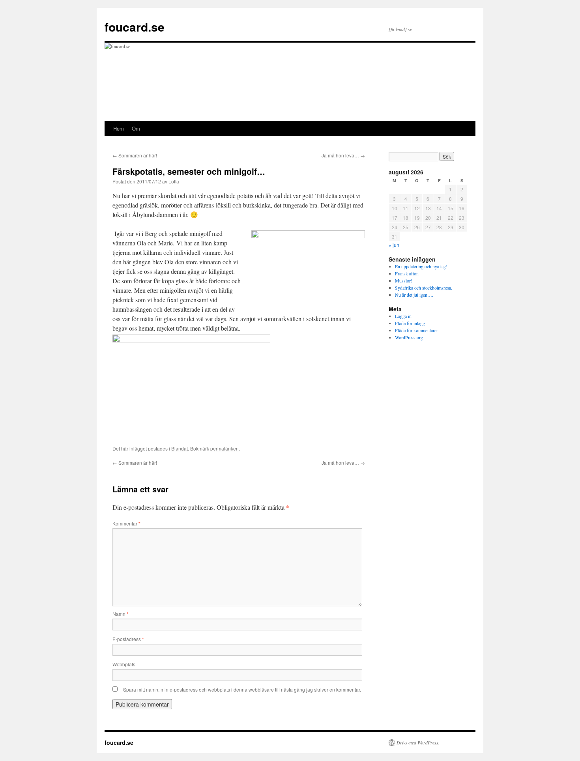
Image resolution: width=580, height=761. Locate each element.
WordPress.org (409, 337)
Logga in (403, 316)
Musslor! (403, 280)
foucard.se (135, 26)
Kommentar (126, 523)
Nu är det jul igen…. (414, 295)
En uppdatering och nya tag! (421, 266)
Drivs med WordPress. (418, 742)
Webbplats (123, 664)
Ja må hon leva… (343, 155)
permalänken (224, 448)
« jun (394, 244)
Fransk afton (407, 273)
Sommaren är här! (134, 155)
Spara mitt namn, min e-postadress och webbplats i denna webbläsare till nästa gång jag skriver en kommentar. (242, 689)
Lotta (173, 181)
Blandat (179, 448)
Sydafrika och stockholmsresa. (423, 287)
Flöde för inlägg (410, 323)
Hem (118, 128)
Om (136, 128)
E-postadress (128, 639)
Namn (120, 613)
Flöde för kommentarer (416, 330)
